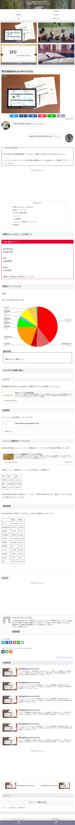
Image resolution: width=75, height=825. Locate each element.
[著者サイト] (13, 632)
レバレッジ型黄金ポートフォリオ (26, 222)
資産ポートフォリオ (19, 210)
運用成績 (5, 577)
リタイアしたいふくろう (22, 618)
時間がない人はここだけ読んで (23, 207)
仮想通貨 (18, 219)
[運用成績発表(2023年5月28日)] (32, 115)
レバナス (18, 216)
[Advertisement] (37, 184)
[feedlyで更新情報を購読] (16, 632)
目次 (34, 203)
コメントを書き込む (37, 802)
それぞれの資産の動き (20, 213)
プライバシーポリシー (19, 819)
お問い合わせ (55, 819)
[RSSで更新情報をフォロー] (18, 632)
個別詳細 (16, 225)
